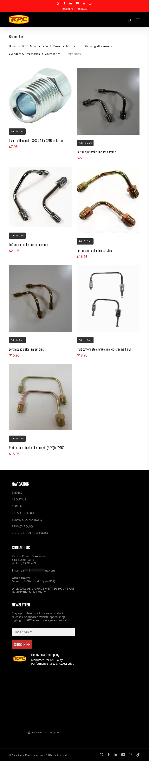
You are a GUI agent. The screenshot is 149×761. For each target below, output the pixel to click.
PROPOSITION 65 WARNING (30, 533)
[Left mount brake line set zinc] (108, 200)
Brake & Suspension (35, 46)
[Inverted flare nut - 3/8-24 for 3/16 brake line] (40, 95)
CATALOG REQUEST (25, 513)
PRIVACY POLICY (22, 526)
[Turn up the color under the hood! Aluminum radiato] (27, 717)
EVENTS (17, 492)
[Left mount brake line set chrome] (108, 101)
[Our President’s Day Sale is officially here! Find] (27, 698)
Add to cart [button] (17, 131)
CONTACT (18, 506)
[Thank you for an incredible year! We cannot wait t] (59, 717)
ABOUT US (19, 499)
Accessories (52, 54)
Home (12, 46)
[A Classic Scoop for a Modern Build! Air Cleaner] (59, 698)
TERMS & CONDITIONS (27, 519)
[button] (138, 20)
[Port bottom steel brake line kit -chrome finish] (108, 298)
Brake (57, 46)
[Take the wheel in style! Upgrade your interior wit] (59, 679)
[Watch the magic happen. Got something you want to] (27, 679)
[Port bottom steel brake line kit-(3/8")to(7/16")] (40, 397)
